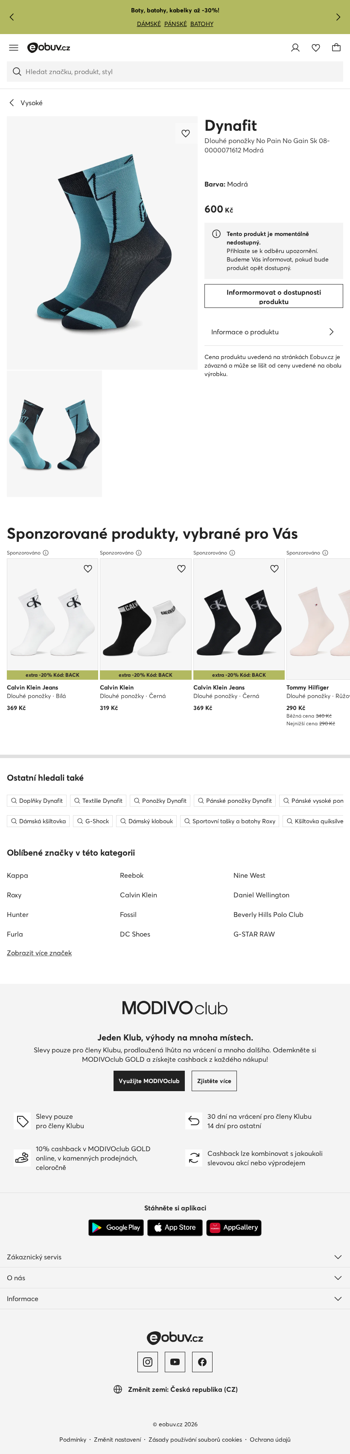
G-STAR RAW (254, 934)
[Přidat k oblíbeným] (186, 133)
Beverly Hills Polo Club (268, 914)
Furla (15, 934)
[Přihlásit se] (295, 47)
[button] (102, 243)
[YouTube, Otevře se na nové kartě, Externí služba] (175, 1362)
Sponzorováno (24, 552)
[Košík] (336, 47)
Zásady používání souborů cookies (195, 1439)
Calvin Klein (138, 895)
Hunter (18, 914)
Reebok (131, 875)
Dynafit (230, 125)
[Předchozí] (12, 17)
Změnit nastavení (117, 1439)
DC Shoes (135, 934)
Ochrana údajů (270, 1439)
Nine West (249, 875)
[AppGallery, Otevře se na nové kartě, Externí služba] (234, 1227)
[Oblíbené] (316, 47)
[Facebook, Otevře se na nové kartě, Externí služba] (202, 1362)
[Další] (338, 17)
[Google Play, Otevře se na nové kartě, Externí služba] (116, 1227)
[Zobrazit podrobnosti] (331, 332)
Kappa (17, 875)
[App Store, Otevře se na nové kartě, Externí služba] (175, 1227)
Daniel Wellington (261, 895)
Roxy (14, 895)
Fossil (128, 914)
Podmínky (72, 1439)
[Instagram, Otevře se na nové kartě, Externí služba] (147, 1362)
